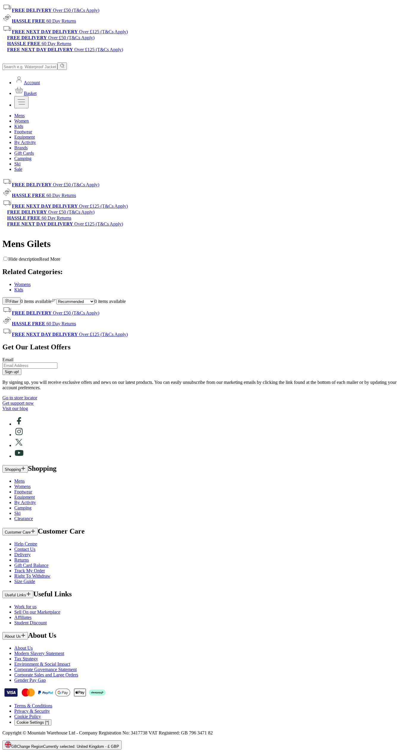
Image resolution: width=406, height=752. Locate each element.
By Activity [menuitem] (25, 142)
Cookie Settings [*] (33, 722)
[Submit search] (62, 66)
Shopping (13, 469)
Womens (22, 284)
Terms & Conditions (33, 705)
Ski (17, 513)
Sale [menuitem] (18, 169)
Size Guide (24, 581)
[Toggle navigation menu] (21, 102)
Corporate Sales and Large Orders (46, 674)
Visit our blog (15, 408)
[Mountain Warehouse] (29, 59)
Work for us (25, 606)
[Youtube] (19, 456)
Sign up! (12, 372)
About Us (13, 636)
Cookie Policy (27, 716)
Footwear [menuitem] (23, 131)
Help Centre (25, 543)
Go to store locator (19, 397)
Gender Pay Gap (30, 680)
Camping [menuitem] (23, 158)
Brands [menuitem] (21, 147)
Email (7, 359)
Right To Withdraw (32, 576)
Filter (14, 301)
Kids (18, 289)
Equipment (24, 497)
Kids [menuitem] (18, 126)
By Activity (25, 502)
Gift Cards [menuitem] (24, 153)
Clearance (23, 518)
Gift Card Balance (31, 565)
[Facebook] (19, 423)
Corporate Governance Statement (45, 669)
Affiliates (23, 617)
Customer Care (18, 532)
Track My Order (29, 570)
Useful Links (15, 595)
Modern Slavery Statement (39, 653)
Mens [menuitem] (19, 115)
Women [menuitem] (21, 120)
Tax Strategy (26, 658)
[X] (19, 445)
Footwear (23, 491)
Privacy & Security (32, 711)
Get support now (18, 403)
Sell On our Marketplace (37, 612)
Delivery (22, 554)
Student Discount (30, 622)
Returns (21, 559)
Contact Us (24, 549)
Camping (23, 507)
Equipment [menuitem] (24, 137)
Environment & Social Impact (42, 664)
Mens (19, 481)
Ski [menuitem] (17, 163)
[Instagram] (19, 434)
